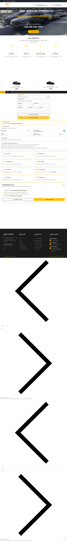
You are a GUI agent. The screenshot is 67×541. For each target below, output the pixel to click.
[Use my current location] (48, 97)
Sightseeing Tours (14, 8)
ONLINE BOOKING (34, 31)
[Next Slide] (66, 85)
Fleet (8, 1)
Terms (55, 256)
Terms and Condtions (24, 249)
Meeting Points (23, 246)
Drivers (39, 8)
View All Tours (49, 199)
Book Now (45, 8)
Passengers (20, 107)
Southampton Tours (17, 199)
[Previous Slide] (0, 85)
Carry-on (41, 107)
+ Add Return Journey (33, 114)
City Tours (37, 249)
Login (50, 8)
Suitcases (30, 107)
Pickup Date (20, 103)
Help (29, 8)
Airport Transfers (39, 238)
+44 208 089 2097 (57, 5)
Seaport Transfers (39, 244)
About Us (21, 8)
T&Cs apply (54, 171)
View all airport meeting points (16, 123)
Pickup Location (21, 94)
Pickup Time (36, 103)
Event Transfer (38, 246)
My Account (13, 1)
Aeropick (7, 256)
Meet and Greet (38, 242)
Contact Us (34, 8)
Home (8, 8)
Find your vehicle (33, 117)
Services (21, 242)
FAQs (4, 1)
